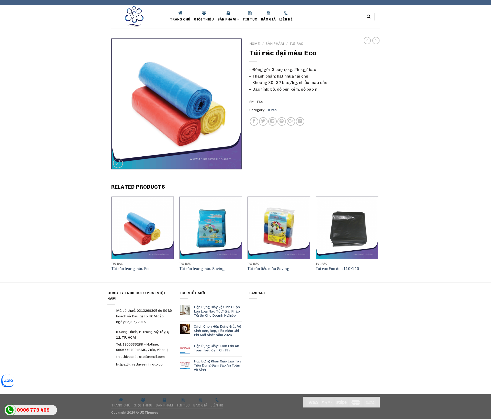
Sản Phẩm (274, 43)
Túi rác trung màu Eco (131, 268)
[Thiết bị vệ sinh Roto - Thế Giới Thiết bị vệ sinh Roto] (136, 16)
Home (254, 43)
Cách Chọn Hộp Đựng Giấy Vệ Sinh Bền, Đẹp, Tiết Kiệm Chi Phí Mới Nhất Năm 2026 (217, 330)
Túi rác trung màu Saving (202, 268)
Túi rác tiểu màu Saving (268, 268)
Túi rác (296, 43)
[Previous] (111, 239)
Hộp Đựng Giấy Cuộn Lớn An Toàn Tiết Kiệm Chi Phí (216, 348)
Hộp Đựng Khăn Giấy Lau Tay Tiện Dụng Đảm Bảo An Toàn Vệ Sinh (217, 365)
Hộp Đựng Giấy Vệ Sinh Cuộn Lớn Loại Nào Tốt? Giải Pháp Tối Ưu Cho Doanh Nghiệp (217, 311)
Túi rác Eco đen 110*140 (337, 268)
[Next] (378, 239)
